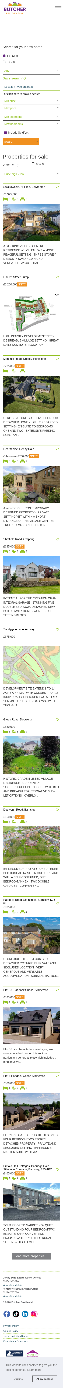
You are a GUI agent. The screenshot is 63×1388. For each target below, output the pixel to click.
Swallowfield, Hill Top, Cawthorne (24, 186)
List (13, 165)
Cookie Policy (10, 1330)
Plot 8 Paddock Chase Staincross (24, 1075)
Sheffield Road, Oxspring (18, 539)
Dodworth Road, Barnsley (19, 809)
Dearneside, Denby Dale (18, 448)
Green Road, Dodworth (17, 719)
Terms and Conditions (15, 1336)
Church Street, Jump (16, 277)
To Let (11, 61)
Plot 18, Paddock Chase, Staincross (25, 989)
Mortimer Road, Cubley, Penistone (24, 358)
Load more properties (29, 1256)
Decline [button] (18, 1378)
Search (9, 141)
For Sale (12, 55)
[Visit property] (31, 223)
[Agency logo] (31, 17)
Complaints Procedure (15, 1341)
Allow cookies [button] (44, 1378)
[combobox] (31, 87)
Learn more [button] (34, 1369)
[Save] (57, 187)
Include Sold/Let (18, 132)
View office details (12, 1285)
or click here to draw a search (22, 93)
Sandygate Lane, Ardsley (18, 629)
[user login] (51, 8)
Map (17, 165)
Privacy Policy (11, 1325)
